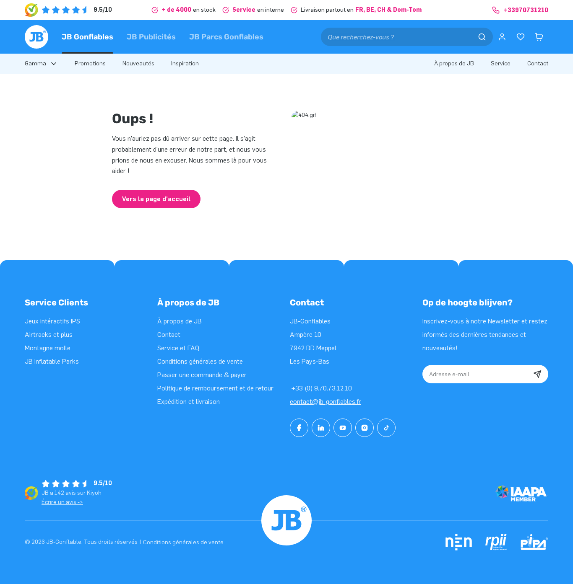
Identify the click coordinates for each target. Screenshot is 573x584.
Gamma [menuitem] (35, 63)
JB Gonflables (87, 36)
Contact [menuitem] (537, 63)
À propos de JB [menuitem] (454, 63)
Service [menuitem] (500, 63)
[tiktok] (386, 428)
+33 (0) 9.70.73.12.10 (321, 388)
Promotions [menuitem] (90, 63)
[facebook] (299, 428)
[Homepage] (36, 37)
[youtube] (342, 428)
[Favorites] (520, 37)
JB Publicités (151, 36)
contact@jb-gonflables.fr (325, 402)
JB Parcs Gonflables (226, 36)
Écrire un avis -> (62, 502)
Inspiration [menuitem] (185, 63)
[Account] (502, 37)
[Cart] (539, 37)
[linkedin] (321, 428)
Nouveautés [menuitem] (138, 63)
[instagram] (364, 428)
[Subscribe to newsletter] (537, 374)
